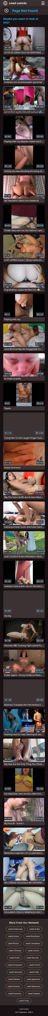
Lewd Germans (15, 972)
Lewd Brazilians (33, 936)
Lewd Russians (14, 993)
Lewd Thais (24, 1000)
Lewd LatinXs (18, 3)
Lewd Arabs (34, 929)
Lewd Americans (15, 929)
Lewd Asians (13, 936)
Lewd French (34, 965)
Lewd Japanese (33, 979)
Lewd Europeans (15, 965)
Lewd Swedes (34, 993)
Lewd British (13, 943)
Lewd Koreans (14, 986)
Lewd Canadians (33, 943)
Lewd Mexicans (33, 986)
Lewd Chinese (15, 950)
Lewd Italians (14, 979)
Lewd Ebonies (33, 957)
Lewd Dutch (14, 957)
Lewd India (34, 972)
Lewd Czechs (33, 950)
